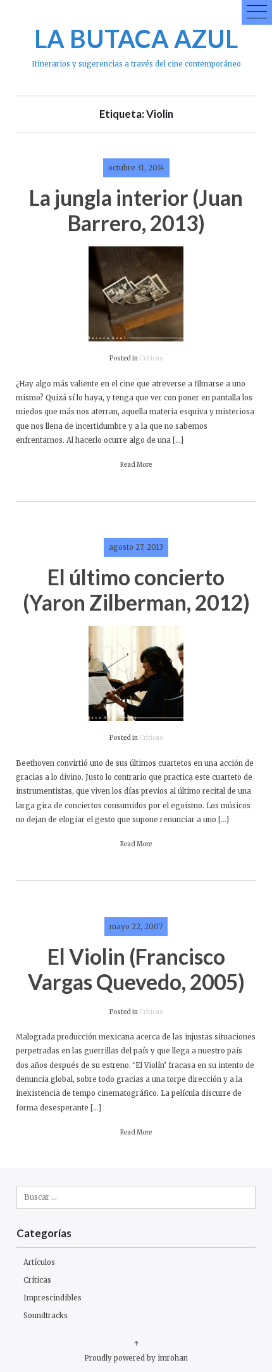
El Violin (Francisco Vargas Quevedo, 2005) (136, 969)
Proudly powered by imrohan (136, 1358)
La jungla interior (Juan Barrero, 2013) (136, 210)
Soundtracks (45, 1315)
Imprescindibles (52, 1297)
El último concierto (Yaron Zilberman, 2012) (136, 589)
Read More (136, 465)
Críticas (151, 358)
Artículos (39, 1262)
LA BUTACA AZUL (136, 38)
